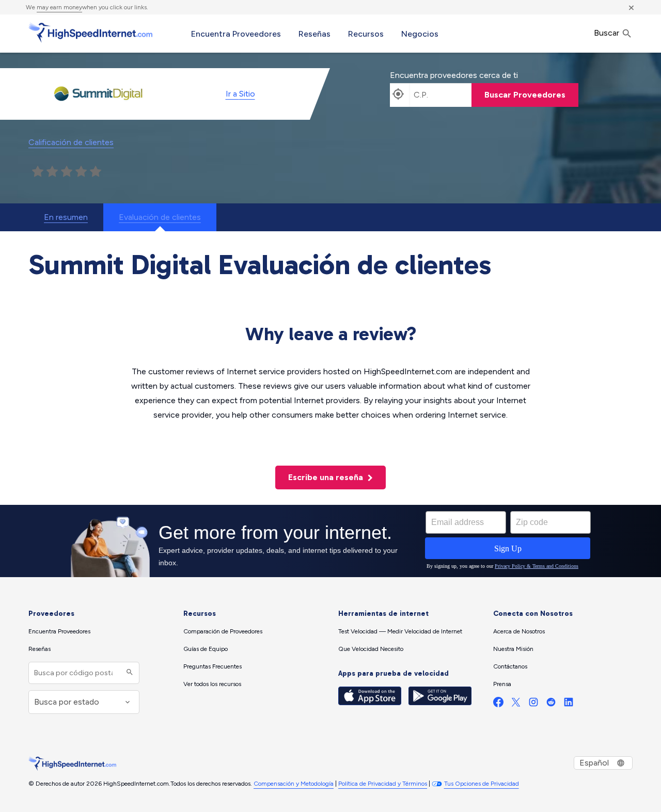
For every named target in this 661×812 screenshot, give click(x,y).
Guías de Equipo (205, 648)
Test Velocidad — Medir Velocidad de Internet (400, 631)
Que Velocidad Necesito (370, 648)
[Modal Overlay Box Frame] (330, 541)
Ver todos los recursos (212, 684)
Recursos (366, 34)
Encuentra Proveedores (236, 34)
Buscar (607, 33)
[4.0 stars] (81, 172)
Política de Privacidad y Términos (382, 783)
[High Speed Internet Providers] (90, 32)
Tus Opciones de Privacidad (481, 783)
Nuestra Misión (513, 648)
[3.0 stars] (66, 172)
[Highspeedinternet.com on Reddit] (551, 704)
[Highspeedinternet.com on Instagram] (533, 704)
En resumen (66, 217)
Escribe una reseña (326, 477)
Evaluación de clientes (160, 217)
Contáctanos (510, 666)
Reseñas (314, 34)
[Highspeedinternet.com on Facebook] (498, 704)
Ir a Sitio (240, 94)
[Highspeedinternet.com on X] (516, 704)
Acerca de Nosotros (519, 631)
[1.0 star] (37, 172)
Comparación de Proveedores (222, 631)
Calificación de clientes (71, 142)
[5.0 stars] (95, 172)
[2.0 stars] (52, 172)
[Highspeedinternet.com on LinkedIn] (568, 704)
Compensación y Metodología (294, 783)
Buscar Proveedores (524, 95)
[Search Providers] (128, 672)
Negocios (419, 34)
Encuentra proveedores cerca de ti (454, 75)
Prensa (502, 684)
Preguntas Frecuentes (212, 666)
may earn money (59, 7)
